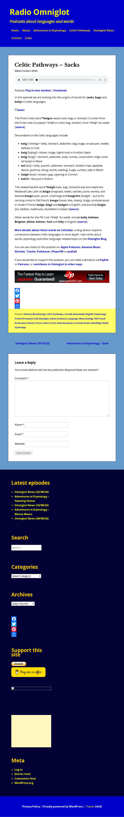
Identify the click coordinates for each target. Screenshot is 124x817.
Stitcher (20, 251)
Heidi (98, 806)
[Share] (62, 306)
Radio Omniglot (39, 12)
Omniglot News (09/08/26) (32, 518)
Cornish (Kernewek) (74, 314)
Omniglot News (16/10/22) (33, 343)
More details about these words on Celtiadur (44, 230)
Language (73, 318)
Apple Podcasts (70, 247)
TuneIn (31, 251)
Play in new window (38, 90)
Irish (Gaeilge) (41, 318)
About (26, 30)
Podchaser (43, 251)
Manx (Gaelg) (86, 318)
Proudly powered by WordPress (63, 806)
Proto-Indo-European (61, 322)
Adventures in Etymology (49, 30)
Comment (22, 378)
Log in (18, 769)
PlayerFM (57, 251)
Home (15, 30)
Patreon (23, 264)
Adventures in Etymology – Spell (87, 343)
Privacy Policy (31, 806)
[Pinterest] (62, 301)
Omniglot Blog (97, 239)
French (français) (24, 318)
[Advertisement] (31, 731)
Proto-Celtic (42, 322)
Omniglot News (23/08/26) (32, 492)
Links (28, 38)
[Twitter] (62, 295)
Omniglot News (103, 30)
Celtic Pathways (79, 30)
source (20, 127)
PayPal (104, 260)
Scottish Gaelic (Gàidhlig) (87, 322)
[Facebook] (62, 290)
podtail (72, 251)
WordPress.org (24, 783)
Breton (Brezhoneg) (35, 314)
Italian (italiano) (58, 318)
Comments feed (25, 778)
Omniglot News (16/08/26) (32, 505)
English (89, 314)
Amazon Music (91, 247)
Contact (16, 38)
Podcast (30, 322)
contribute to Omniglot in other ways (57, 264)
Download (60, 90)
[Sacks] (20, 110)
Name (19, 424)
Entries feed (22, 774)
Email (19, 434)
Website (20, 444)
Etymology (100, 314)
